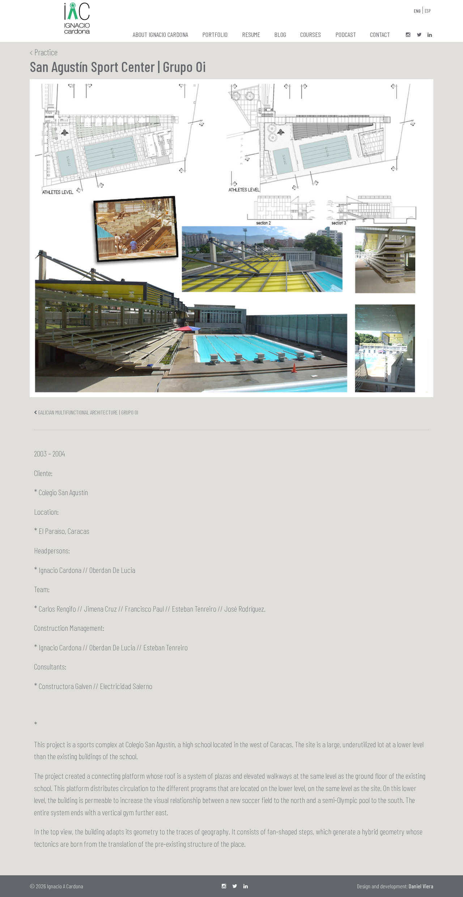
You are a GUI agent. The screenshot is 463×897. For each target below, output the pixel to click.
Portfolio (215, 34)
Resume (251, 34)
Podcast (345, 34)
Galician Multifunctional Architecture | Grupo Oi (88, 412)
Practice (45, 52)
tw (418, 35)
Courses (310, 34)
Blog (280, 34)
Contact (380, 34)
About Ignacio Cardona (160, 34)
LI (429, 35)
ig (408, 35)
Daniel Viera (421, 886)
